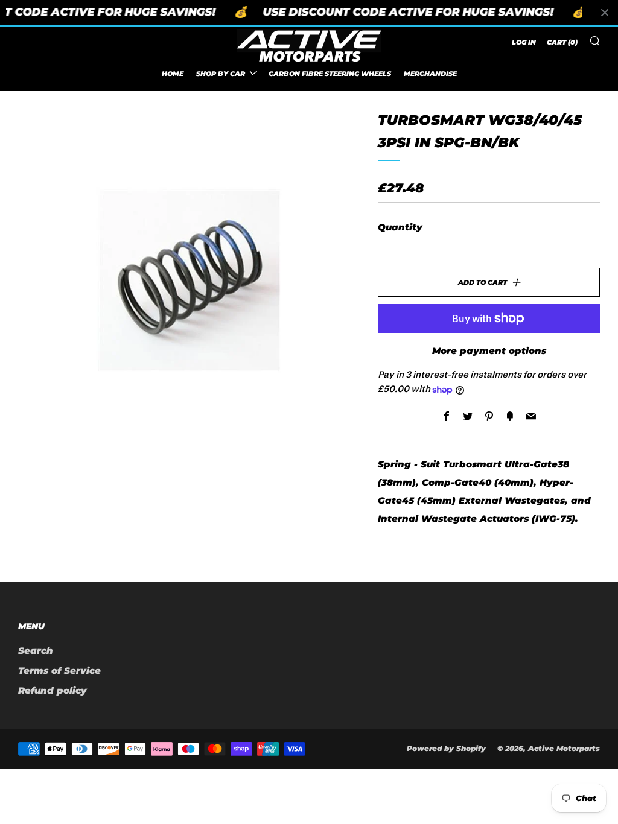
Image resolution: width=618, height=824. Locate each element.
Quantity (400, 227)
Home (172, 73)
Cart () (562, 42)
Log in (524, 42)
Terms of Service (59, 670)
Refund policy (52, 690)
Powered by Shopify (446, 748)
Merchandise (430, 73)
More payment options (489, 351)
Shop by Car (220, 73)
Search (35, 650)
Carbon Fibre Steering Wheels (330, 73)
